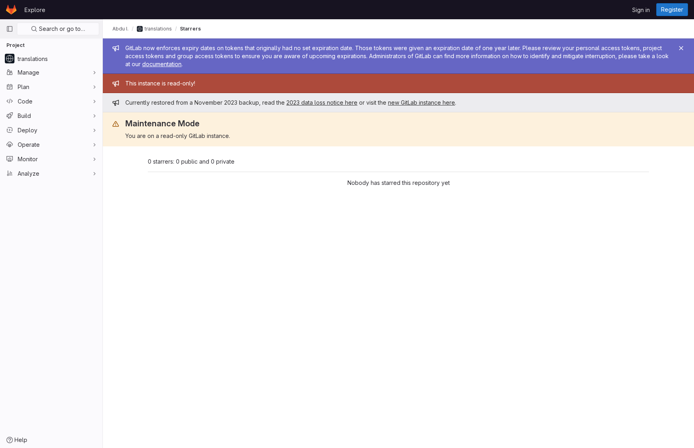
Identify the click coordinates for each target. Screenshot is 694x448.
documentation (162, 64)
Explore (34, 9)
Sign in (641, 9)
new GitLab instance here (421, 102)
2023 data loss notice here (321, 102)
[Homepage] (11, 9)
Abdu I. (120, 29)
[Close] (681, 48)
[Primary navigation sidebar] (9, 28)
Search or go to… (61, 28)
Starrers (190, 29)
